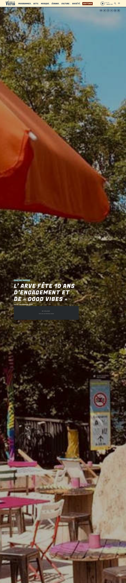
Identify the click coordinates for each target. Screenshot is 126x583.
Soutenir (87, 3)
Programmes (24, 3)
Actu (35, 3)
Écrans (55, 3)
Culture (65, 3)
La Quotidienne (26, 280)
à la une (16, 280)
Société (76, 3)
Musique (45, 3)
